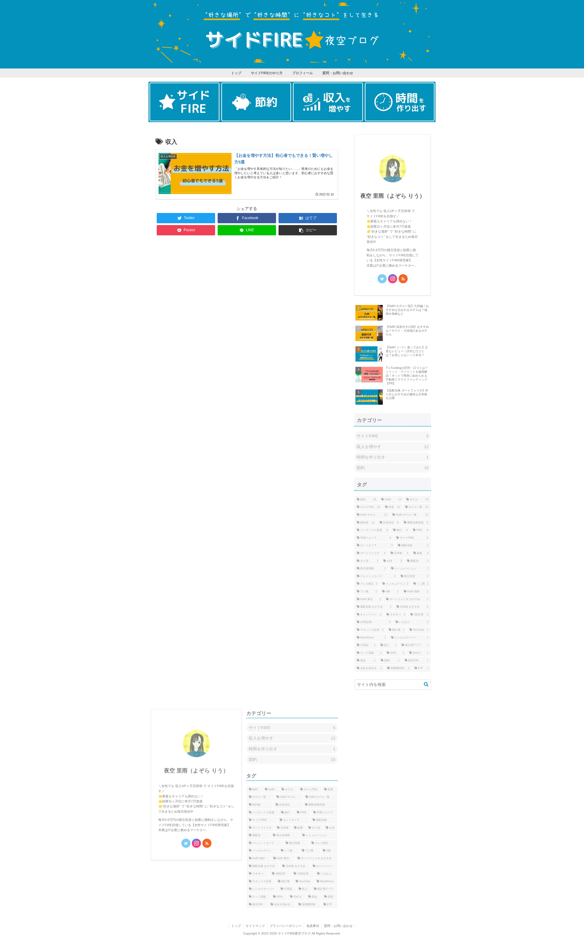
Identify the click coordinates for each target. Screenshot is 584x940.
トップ (236, 926)
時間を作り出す (393, 457)
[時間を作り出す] (400, 102)
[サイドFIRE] (184, 102)
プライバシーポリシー (286, 926)
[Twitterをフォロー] (382, 278)
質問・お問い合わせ (338, 926)
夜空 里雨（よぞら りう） (392, 196)
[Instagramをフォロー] (392, 278)
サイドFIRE (393, 436)
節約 (393, 467)
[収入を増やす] (328, 102)
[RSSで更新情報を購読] (403, 278)
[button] (308, 230)
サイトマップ (255, 926)
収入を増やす (393, 446)
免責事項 (312, 926)
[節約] (256, 102)
